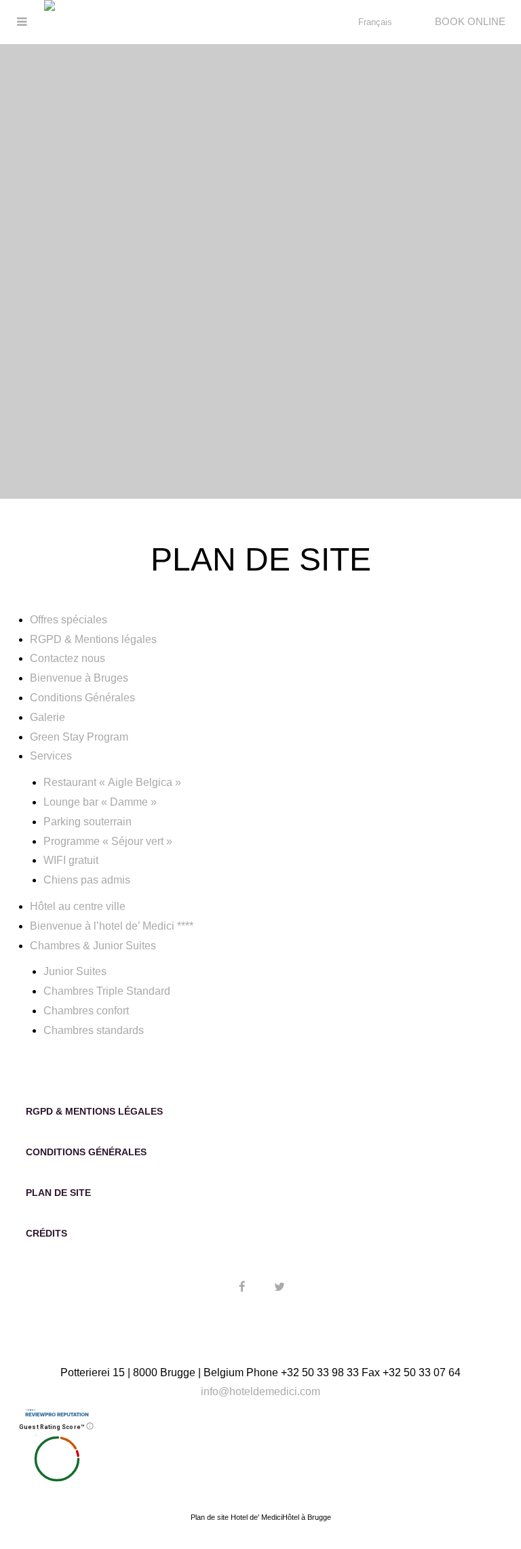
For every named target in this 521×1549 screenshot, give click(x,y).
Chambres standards (93, 1030)
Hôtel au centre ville (78, 906)
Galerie (47, 717)
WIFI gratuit (70, 860)
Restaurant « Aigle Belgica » (112, 782)
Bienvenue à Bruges (79, 678)
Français (375, 22)
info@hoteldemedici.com (260, 1391)
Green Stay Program (79, 737)
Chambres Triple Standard (106, 991)
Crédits (46, 1233)
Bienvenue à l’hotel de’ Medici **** (111, 926)
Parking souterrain (87, 821)
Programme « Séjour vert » (107, 841)
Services (51, 756)
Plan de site (58, 1192)
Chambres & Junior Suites (93, 945)
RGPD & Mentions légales (93, 639)
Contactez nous (67, 658)
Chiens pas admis (86, 880)
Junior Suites (75, 971)
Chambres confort (86, 1010)
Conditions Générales (82, 697)
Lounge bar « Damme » (100, 802)
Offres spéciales (68, 619)
